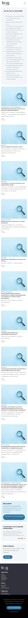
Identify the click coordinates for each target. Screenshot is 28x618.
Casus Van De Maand (6, 219)
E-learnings (3, 585)
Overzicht (3, 145)
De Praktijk (4, 181)
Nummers (3, 575)
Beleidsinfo (3, 577)
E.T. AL (2, 118)
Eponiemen (3, 257)
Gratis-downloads (5, 587)
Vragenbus (3, 331)
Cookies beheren (14, 611)
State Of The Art (5, 444)
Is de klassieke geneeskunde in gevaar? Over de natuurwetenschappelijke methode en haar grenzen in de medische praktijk (14, 75)
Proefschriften (4, 578)
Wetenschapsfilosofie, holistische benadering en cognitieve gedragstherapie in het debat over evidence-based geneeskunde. (14, 41)
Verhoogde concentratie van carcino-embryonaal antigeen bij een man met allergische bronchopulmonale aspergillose (13, 408)
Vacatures (3, 579)
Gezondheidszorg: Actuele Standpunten (11, 107)
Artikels (2, 574)
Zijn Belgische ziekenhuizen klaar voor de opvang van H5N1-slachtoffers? (15, 18)
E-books (3, 586)
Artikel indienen (4, 593)
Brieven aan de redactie (7, 291)
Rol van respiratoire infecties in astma (11, 146)
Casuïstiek (3, 405)
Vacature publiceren (5, 594)
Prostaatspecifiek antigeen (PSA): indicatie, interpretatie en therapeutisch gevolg (14, 67)
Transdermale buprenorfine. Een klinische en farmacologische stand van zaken (14, 53)
